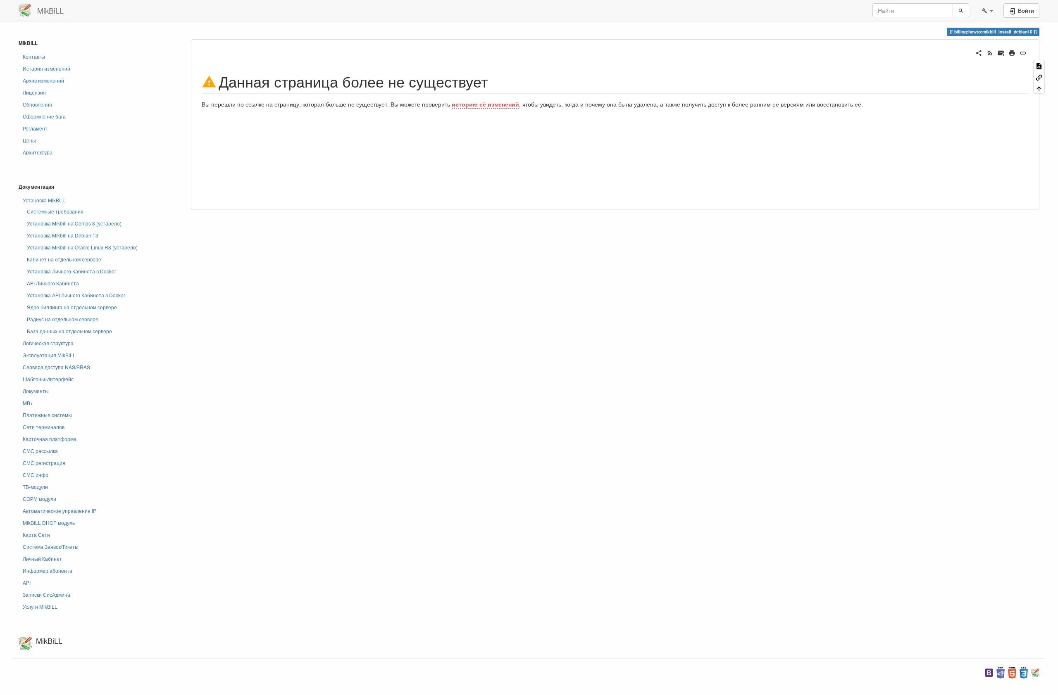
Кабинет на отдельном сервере (64, 259)
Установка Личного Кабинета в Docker (71, 271)
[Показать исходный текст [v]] (1039, 65)
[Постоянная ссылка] (1023, 52)
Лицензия (34, 92)
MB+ (28, 402)
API (27, 582)
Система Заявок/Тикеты (51, 546)
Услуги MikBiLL (40, 606)
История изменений (46, 68)
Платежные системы (47, 414)
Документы (36, 390)
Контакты (34, 56)
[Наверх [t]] (1039, 88)
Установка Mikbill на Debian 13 (62, 235)
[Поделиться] (978, 52)
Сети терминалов (43, 426)
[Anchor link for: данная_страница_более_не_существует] (495, 81)
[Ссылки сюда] (1039, 76)
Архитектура (37, 152)
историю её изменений (485, 104)
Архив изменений (43, 80)
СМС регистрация (44, 462)
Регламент (35, 128)
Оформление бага (44, 116)
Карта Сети (36, 534)
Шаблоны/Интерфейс (48, 378)
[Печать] (1011, 52)
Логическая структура (48, 342)
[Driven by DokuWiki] (1035, 671)
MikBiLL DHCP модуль (49, 522)
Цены (29, 140)
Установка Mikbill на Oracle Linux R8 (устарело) (82, 247)
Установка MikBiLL (44, 200)
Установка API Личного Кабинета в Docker (76, 295)
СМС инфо (35, 474)
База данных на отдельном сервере (69, 330)
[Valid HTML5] (1012, 671)
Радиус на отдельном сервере (62, 319)
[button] (987, 10)
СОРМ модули (39, 498)
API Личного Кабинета (53, 283)
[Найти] (961, 10)
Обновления (37, 104)
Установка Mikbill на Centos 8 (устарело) (74, 223)
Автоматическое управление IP (59, 510)
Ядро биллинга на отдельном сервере (72, 307)
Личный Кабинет (42, 558)
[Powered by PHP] (1000, 671)
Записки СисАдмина (46, 594)
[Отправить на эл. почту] (1001, 52)
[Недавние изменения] (990, 52)
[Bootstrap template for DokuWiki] (989, 671)
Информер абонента (47, 570)
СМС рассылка (40, 450)
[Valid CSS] (1024, 671)
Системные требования (55, 211)
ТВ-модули (35, 486)
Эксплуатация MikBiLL (49, 354)
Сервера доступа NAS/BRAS (56, 366)
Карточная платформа (49, 438)
